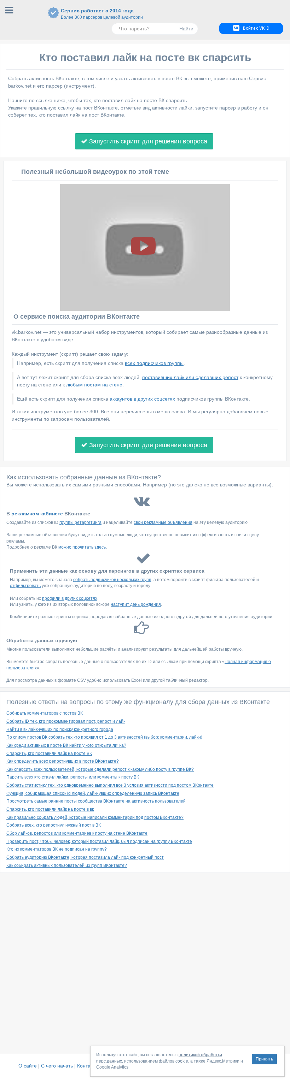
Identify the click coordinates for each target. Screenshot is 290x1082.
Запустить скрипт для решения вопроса (147, 141)
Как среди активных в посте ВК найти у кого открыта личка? (66, 745)
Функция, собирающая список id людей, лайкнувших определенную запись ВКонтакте (92, 793)
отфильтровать (25, 585)
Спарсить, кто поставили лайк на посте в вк (50, 809)
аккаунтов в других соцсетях (142, 399)
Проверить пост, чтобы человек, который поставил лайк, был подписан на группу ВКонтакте (99, 841)
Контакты (87, 1066)
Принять (264, 1059)
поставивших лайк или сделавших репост (190, 377)
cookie (181, 1061)
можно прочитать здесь (82, 547)
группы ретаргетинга (80, 522)
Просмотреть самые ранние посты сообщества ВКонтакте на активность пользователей (96, 801)
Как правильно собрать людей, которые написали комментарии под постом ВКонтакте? (95, 817)
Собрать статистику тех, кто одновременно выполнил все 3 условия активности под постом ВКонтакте (110, 785)
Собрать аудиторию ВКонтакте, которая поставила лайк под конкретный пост (85, 857)
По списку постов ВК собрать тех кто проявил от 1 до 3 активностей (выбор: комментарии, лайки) (104, 737)
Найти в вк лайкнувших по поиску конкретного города (59, 729)
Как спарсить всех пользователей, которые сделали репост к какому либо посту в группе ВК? (100, 769)
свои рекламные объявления (163, 522)
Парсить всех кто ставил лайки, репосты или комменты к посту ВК (72, 777)
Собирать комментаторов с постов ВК (44, 713)
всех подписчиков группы (154, 363)
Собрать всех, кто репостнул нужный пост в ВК (53, 825)
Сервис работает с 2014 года (97, 14)
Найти (186, 28)
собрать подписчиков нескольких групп (112, 579)
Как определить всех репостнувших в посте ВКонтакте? (62, 761)
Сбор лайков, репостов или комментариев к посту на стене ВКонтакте (76, 833)
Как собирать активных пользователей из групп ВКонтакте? (66, 865)
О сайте (27, 1066)
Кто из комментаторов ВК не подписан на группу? (56, 849)
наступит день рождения (136, 604)
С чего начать (57, 1066)
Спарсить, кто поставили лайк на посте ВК (49, 753)
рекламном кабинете (37, 513)
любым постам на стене (94, 385)
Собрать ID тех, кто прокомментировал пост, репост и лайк (65, 721)
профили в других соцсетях (69, 598)
